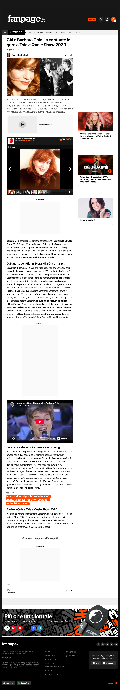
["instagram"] (13, 628)
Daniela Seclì (23, 55)
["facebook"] (33, 628)
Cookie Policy (50, 663)
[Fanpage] (10, 644)
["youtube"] (20, 628)
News (8, 584)
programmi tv (38, 32)
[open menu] (5, 32)
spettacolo (16, 32)
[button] (71, 55)
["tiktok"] (7, 628)
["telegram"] (40, 628)
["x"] (26, 628)
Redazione (49, 670)
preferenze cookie (52, 674)
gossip (77, 32)
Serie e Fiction (51, 32)
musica (69, 32)
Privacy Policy (50, 659)
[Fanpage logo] (23, 19)
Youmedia (48, 652)
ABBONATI (92, 19)
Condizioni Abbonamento (54, 667)
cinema (62, 32)
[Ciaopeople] (112, 684)
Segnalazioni (50, 655)
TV (30, 32)
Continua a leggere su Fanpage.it (40, 538)
